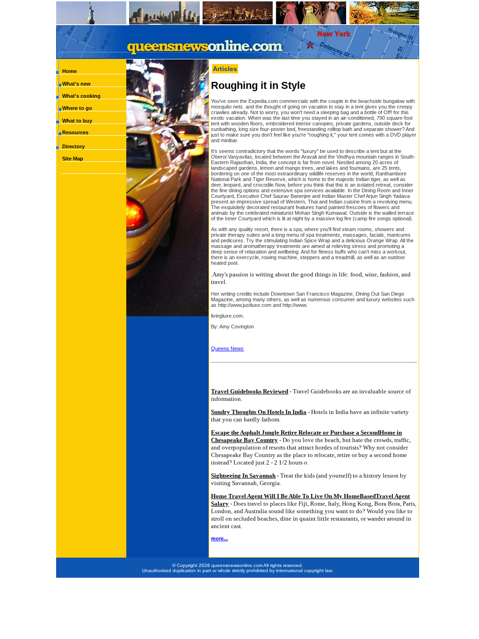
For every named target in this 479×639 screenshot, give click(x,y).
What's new (76, 84)
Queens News (227, 348)
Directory (73, 146)
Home (69, 71)
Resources (75, 132)
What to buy (77, 120)
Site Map (72, 158)
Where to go (77, 108)
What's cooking (81, 96)
